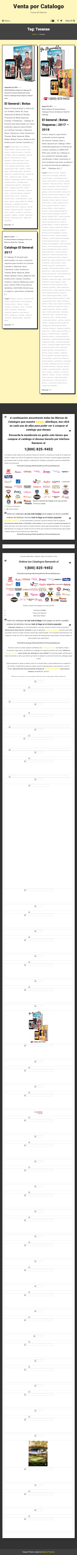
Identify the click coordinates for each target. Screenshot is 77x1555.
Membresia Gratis (24, 93)
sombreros (13, 315)
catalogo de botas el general (58, 323)
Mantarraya (22, 310)
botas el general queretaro (51, 257)
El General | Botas (17, 103)
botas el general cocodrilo (57, 219)
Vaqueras (29, 315)
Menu (7, 20)
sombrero (19, 212)
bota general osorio (60, 178)
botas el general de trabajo (58, 227)
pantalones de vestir (12, 207)
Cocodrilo (29, 307)
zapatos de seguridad (49, 386)
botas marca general (49, 274)
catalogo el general (16, 188)
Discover (8, 225)
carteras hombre (10, 182)
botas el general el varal (50, 230)
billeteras (26, 147)
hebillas (30, 201)
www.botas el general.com (57, 383)
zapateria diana (17, 318)
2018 (6, 90)
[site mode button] (52, 21)
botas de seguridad (18, 155)
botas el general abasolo (50, 206)
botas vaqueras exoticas (20, 163)
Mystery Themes (48, 1552)
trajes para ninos (16, 218)
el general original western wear (59, 345)
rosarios (12, 212)
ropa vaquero (24, 312)
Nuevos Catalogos (10, 96)
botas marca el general (59, 271)
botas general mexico (56, 268)
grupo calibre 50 (20, 201)
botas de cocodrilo (54, 192)
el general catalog (16, 193)
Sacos (7, 315)
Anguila (12, 299)
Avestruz (20, 299)
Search (68, 20)
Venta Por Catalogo (17, 242)
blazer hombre (10, 150)
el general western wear (50, 347)
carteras (29, 180)
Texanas (21, 215)
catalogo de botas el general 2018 (54, 326)
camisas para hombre (18, 180)
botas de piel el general (56, 195)
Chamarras (15, 307)
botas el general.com (58, 260)
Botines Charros (10, 304)
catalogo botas (22, 182)
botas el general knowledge (59, 238)
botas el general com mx (50, 222)
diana (6, 310)
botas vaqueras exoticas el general (54, 293)
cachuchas (27, 171)
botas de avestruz (17, 152)
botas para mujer (18, 160)
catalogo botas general (13, 185)
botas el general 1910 (60, 203)
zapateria (8, 318)
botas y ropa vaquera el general (59, 304)
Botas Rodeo (15, 301)
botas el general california (58, 211)
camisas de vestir (15, 177)
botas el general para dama (57, 246)
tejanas (14, 215)
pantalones (8, 204)
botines (22, 169)
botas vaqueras (55, 282)
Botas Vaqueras (17, 90)
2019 (9, 90)
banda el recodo (53, 173)
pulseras (23, 207)
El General (14, 93)
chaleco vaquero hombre (59, 331)
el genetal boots (21, 199)
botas (23, 150)
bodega (40, 422)
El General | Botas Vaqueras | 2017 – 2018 (55, 125)
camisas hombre (60, 317)
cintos (22, 307)
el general (20, 190)
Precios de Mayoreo (56, 112)
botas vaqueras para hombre (14, 166)
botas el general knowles (51, 241)
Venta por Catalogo (38, 6)
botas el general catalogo (51, 214)
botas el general (55, 200)
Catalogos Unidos (11, 653)
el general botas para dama (60, 339)
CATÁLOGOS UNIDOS (52, 669)
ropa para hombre (17, 210)
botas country (52, 181)
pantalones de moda (21, 204)
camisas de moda (19, 174)
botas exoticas (16, 158)
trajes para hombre (60, 377)
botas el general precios (59, 255)
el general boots (54, 334)
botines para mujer (16, 171)
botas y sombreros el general (52, 306)
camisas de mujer (61, 315)
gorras (12, 201)
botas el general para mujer (51, 249)
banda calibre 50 (16, 147)
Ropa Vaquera (22, 96)
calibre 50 (8, 174)
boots (18, 150)
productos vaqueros (11, 312)
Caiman (19, 304)
